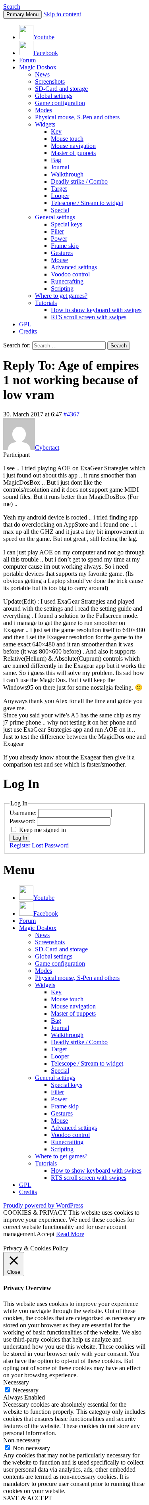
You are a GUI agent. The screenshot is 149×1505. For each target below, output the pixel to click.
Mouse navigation (73, 145)
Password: (23, 821)
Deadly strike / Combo (79, 181)
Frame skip (65, 245)
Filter (57, 231)
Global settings (53, 95)
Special (60, 210)
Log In (20, 838)
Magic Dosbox (37, 67)
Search (11, 6)
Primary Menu (22, 14)
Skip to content (62, 14)
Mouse (59, 260)
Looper (60, 195)
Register (20, 845)
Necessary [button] (16, 1382)
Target (59, 188)
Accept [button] (45, 1234)
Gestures (62, 252)
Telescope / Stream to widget (87, 202)
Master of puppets (73, 153)
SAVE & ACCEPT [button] (27, 1498)
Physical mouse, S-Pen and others (77, 117)
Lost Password (50, 845)
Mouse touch (67, 138)
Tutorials (46, 302)
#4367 (71, 414)
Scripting (62, 288)
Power (59, 238)
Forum (27, 60)
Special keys (66, 224)
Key (56, 131)
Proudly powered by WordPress (43, 1205)
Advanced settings (74, 267)
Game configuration (60, 103)
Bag (56, 160)
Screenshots (50, 81)
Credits (28, 331)
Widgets (45, 124)
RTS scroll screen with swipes (88, 317)
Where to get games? (61, 295)
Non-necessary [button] (22, 1440)
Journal (60, 167)
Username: (24, 812)
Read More (70, 1234)
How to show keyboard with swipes (96, 310)
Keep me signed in (42, 829)
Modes (43, 110)
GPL (25, 324)
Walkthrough (67, 174)
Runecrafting (67, 281)
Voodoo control (70, 274)
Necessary (26, 1390)
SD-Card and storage (61, 88)
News (42, 74)
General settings (55, 217)
